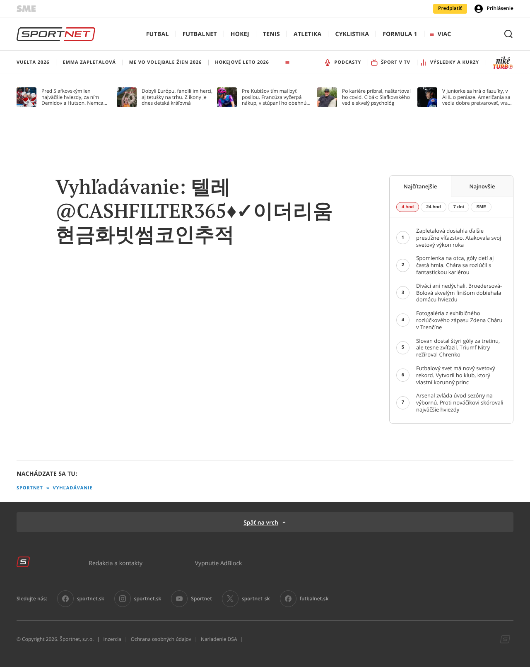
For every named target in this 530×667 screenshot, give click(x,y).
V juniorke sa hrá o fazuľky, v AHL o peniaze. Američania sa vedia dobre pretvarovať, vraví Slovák (476, 97)
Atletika (307, 34)
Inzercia (112, 639)
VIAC (444, 34)
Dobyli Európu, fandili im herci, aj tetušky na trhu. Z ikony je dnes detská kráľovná (177, 97)
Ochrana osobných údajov (161, 639)
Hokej (240, 34)
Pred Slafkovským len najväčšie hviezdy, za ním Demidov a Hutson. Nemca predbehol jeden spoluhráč (72, 97)
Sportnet (30, 488)
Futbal (157, 34)
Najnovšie (482, 186)
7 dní (458, 207)
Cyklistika (352, 34)
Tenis (271, 34)
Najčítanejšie (420, 186)
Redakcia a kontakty (115, 563)
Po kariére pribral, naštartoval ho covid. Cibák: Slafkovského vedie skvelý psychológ (376, 97)
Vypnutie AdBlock (218, 563)
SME (481, 207)
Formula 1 (400, 34)
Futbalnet (200, 34)
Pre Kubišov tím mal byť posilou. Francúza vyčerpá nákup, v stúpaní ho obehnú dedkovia (274, 97)
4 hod (408, 207)
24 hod (433, 207)
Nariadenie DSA (219, 639)
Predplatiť (450, 8)
